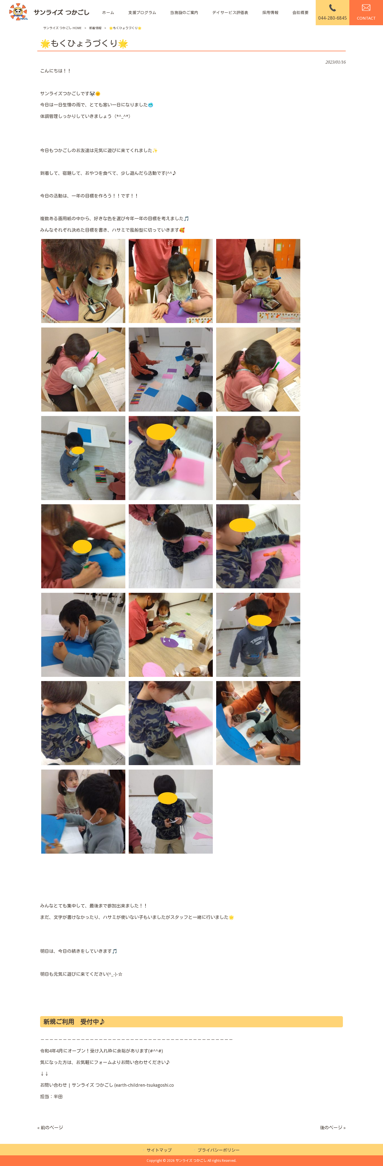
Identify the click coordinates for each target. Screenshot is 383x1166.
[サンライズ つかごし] (48, 13)
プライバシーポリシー (219, 1150)
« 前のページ (50, 1127)
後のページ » (333, 1127)
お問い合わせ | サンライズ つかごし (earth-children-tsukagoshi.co (107, 1085)
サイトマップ (159, 1150)
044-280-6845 (332, 18)
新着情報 (95, 28)
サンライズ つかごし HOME (62, 28)
